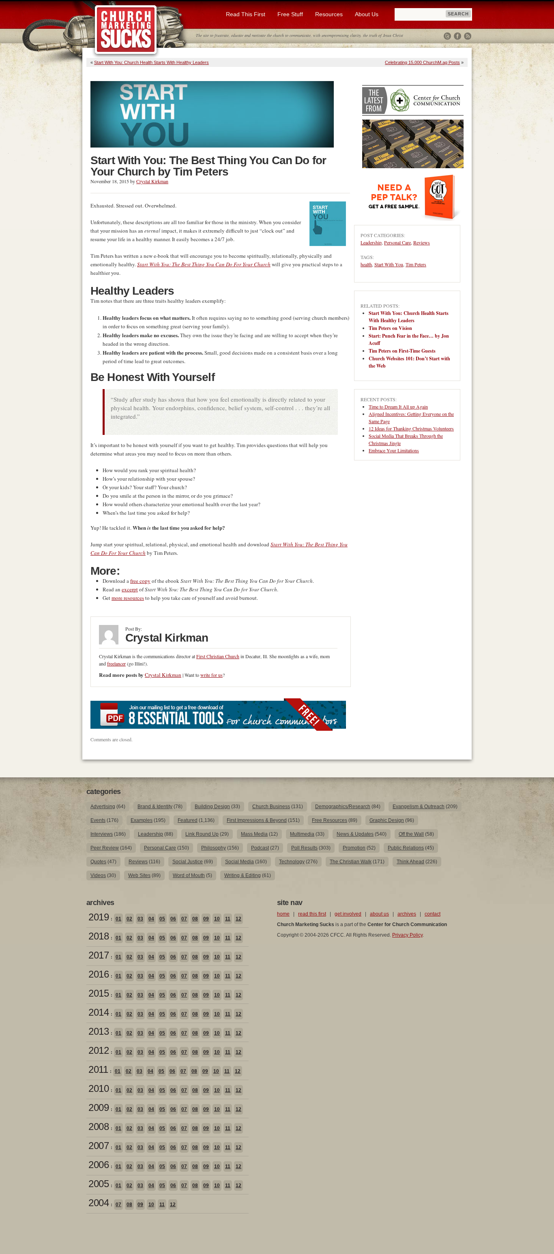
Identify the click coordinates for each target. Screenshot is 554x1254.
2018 (98, 936)
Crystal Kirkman (152, 181)
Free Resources (329, 820)
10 (217, 919)
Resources (329, 14)
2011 (98, 1069)
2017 (98, 955)
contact (432, 914)
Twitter (447, 36)
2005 (98, 1183)
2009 (98, 1107)
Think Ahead (410, 862)
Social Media (239, 862)
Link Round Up (202, 834)
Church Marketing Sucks (125, 30)
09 (206, 919)
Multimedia (302, 834)
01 (118, 919)
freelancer (116, 663)
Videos (98, 875)
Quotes (98, 862)
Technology (292, 862)
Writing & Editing (242, 875)
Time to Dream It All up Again (398, 406)
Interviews (101, 834)
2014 (98, 1012)
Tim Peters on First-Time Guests (402, 350)
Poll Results (304, 848)
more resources (128, 597)
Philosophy (213, 848)
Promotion (354, 848)
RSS (468, 36)
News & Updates (355, 834)
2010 (98, 1088)
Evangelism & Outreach (418, 806)
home (283, 914)
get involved (348, 914)
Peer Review (104, 848)
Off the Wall (411, 834)
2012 (98, 1050)
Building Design (212, 806)
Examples (141, 820)
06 (173, 919)
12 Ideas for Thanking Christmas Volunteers (411, 428)
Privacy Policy (407, 935)
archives (406, 914)
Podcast (260, 848)
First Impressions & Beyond (257, 820)
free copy (140, 580)
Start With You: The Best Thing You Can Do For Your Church (204, 264)
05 (162, 919)
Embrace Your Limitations (394, 450)
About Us (366, 14)
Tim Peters (416, 264)
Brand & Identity (154, 806)
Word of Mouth (189, 875)
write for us (211, 675)
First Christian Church (217, 656)
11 (227, 919)
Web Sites (139, 875)
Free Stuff (290, 14)
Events (97, 820)
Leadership (371, 242)
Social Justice (187, 862)
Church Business (271, 806)
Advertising (102, 806)
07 (184, 919)
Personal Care (397, 242)
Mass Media (254, 834)
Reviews (421, 242)
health (366, 264)
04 (151, 919)
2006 (98, 1164)
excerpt (130, 589)
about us (379, 914)
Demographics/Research (342, 806)
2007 (98, 1145)
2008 (98, 1126)
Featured (188, 820)
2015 (98, 993)
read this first (312, 914)
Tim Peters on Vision (390, 328)
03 (140, 919)
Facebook (457, 36)
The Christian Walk (350, 862)
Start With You (388, 264)
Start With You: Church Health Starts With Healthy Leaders (151, 62)
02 (129, 919)
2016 (98, 974)
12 (238, 919)
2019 (98, 917)
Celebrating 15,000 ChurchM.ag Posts (422, 62)
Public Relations (406, 848)
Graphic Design (386, 820)
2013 (98, 1031)
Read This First (245, 14)
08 (195, 919)
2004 (98, 1202)
